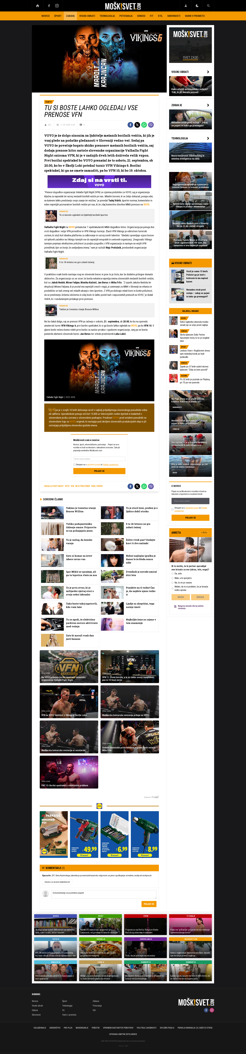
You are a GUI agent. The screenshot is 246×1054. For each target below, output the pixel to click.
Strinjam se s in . (97, 464)
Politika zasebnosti (146, 1028)
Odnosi (141, 15)
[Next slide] (156, 831)
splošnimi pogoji (93, 464)
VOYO (52, 410)
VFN (72, 486)
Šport (58, 15)
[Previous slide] (43, 831)
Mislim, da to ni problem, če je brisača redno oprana (191, 588)
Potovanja (126, 15)
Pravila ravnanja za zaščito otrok (195, 1028)
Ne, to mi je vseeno (183, 582)
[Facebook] (49, 5)
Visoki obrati (87, 15)
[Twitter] (137, 125)
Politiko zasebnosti (110, 464)
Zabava (70, 15)
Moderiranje (82, 1028)
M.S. (50, 125)
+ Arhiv (204, 532)
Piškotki (96, 1028)
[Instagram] (57, 5)
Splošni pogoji (167, 1028)
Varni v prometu (195, 15)
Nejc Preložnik (82, 486)
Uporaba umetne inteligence (123, 1034)
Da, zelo (178, 573)
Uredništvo (54, 1028)
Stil (160, 15)
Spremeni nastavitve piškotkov (118, 1028)
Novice (46, 15)
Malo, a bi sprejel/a (183, 578)
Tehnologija (107, 15)
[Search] (208, 5)
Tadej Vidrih (97, 486)
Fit (151, 15)
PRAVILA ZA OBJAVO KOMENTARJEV (57, 882)
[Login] (185, 5)
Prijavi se (99, 471)
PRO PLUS (68, 1028)
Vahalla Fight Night (54, 486)
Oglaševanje (40, 1028)
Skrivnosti (173, 15)
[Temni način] (197, 5)
